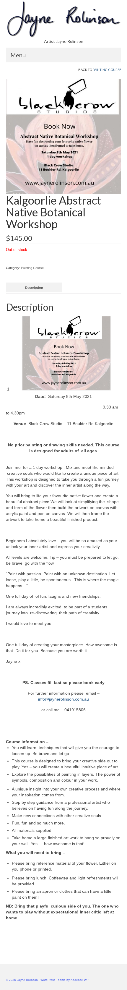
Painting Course (107, 70)
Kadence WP (80, 979)
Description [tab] (34, 287)
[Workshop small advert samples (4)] (63, 136)
